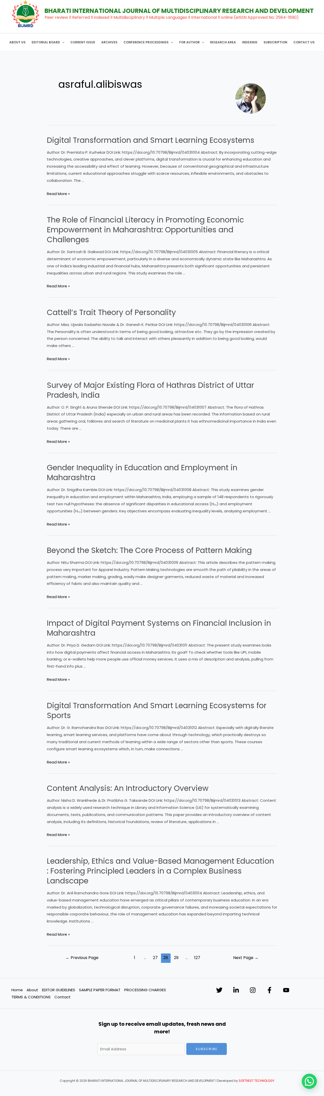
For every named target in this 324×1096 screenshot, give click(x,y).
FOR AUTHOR (189, 42)
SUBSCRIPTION (275, 42)
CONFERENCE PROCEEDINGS (146, 42)
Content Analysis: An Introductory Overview (128, 788)
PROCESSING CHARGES (145, 990)
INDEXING (249, 42)
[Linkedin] (236, 990)
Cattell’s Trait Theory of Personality (111, 312)
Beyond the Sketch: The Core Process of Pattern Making (149, 550)
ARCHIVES (109, 42)
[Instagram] (253, 990)
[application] (62, 42)
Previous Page (82, 958)
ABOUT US (17, 42)
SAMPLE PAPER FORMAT (99, 990)
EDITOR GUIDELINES (58, 990)
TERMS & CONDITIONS (31, 997)
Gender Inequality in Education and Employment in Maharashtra (142, 472)
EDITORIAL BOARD (46, 42)
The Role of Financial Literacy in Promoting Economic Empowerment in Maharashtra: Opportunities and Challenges (145, 229)
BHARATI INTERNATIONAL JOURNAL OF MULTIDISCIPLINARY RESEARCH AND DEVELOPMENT (179, 11)
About (32, 990)
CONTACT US (304, 42)
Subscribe (207, 1049)
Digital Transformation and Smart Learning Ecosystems (150, 140)
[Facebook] (269, 990)
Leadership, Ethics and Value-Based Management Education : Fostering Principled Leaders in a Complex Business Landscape (160, 871)
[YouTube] (286, 990)
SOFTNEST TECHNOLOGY (256, 1080)
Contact (62, 997)
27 (155, 958)
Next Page (245, 958)
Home (17, 990)
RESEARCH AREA (223, 42)
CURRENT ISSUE (82, 42)
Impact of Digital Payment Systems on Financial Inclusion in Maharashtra (159, 628)
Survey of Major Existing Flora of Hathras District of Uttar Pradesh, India (150, 390)
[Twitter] (219, 990)
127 (197, 958)
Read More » (58, 193)
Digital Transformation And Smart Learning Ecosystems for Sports (157, 710)
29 (176, 958)
